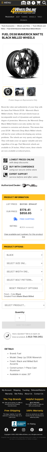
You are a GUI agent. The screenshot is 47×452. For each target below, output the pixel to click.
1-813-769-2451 (34, 336)
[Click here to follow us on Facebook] (6, 429)
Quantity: (20, 312)
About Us (28, 394)
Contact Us (38, 394)
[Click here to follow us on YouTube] (40, 429)
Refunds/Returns (38, 390)
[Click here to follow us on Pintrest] (32, 429)
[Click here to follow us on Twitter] (14, 429)
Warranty (9, 394)
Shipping (16, 390)
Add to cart (23, 325)
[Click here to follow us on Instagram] (23, 429)
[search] (44, 2)
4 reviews (28, 227)
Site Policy (18, 394)
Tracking (25, 390)
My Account (6, 390)
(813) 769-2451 (34, 402)
